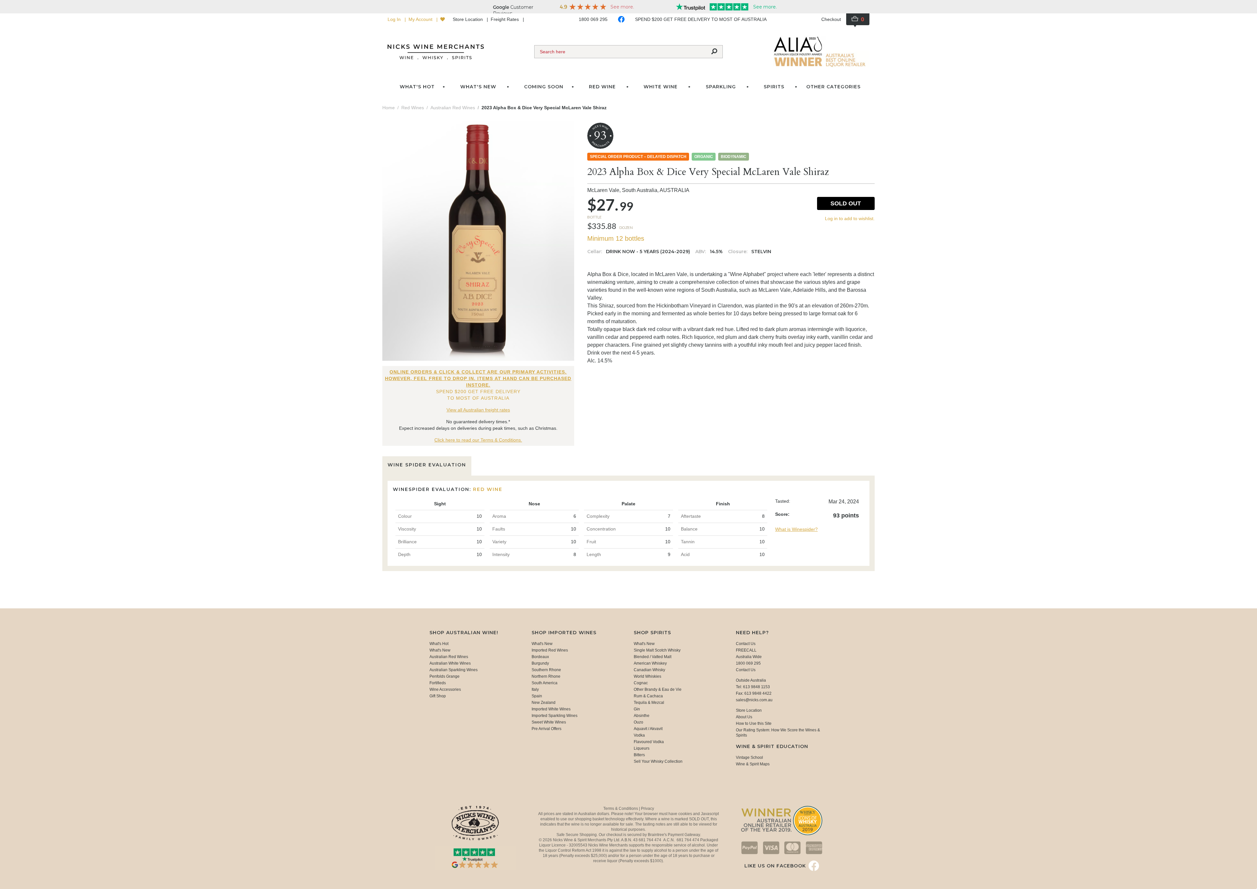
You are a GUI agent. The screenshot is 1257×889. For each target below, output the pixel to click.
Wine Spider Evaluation (427, 465)
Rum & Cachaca (648, 696)
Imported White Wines (551, 709)
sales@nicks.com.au (754, 700)
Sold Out (845, 203)
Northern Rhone (546, 676)
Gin (637, 709)
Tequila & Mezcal (649, 702)
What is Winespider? (796, 529)
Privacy (647, 808)
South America (544, 683)
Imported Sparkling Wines (554, 715)
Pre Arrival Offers (546, 728)
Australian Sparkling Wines (453, 670)
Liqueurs (641, 748)
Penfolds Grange (444, 676)
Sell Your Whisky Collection (658, 761)
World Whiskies (647, 676)
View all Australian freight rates (478, 409)
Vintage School (749, 757)
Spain (537, 696)
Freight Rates (505, 19)
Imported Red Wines (550, 650)
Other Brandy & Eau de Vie (658, 689)
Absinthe (641, 715)
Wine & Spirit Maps (753, 764)
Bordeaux (540, 656)
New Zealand (544, 702)
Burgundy (540, 663)
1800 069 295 (593, 19)
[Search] (714, 51)
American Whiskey (650, 663)
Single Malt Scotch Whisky (657, 650)
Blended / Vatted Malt (652, 656)
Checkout (831, 19)
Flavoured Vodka (649, 742)
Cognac (641, 683)
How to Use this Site (754, 723)
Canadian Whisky (649, 670)
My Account (421, 19)
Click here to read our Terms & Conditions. (478, 440)
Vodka (639, 735)
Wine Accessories (445, 689)
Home (388, 107)
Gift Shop (437, 696)
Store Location (468, 19)
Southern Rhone (546, 670)
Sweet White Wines (549, 722)
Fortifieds (437, 683)
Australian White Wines (450, 663)
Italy (535, 689)
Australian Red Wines (448, 656)
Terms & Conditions (621, 808)
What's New (439, 650)
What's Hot (417, 87)
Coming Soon (543, 87)
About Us (744, 717)
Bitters (639, 755)
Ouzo (638, 722)
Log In (395, 19)
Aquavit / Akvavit (648, 728)
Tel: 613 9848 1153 (753, 687)
